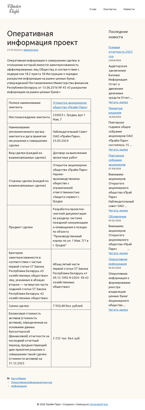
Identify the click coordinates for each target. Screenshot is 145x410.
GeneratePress (98, 404)
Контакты (109, 9)
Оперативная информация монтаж (31, 382)
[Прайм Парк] (14, 8)
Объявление (117, 216)
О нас (93, 9)
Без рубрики (18, 378)
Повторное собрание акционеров (117, 160)
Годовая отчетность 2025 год (121, 52)
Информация (19, 386)
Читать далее (118, 102)
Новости (128, 9)
